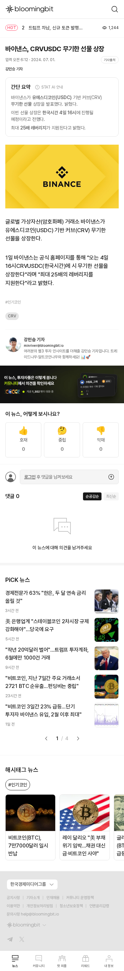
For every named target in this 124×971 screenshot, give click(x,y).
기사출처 (110, 60)
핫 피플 (62, 966)
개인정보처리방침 (39, 906)
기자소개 (33, 897)
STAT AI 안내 (52, 87)
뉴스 (15, 966)
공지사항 (13, 897)
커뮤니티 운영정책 (80, 897)
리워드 (85, 966)
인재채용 (53, 897)
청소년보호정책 (71, 906)
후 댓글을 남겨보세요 (48, 477)
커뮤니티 (39, 966)
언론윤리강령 (99, 906)
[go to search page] (115, 9)
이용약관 (13, 906)
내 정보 (109, 966)
